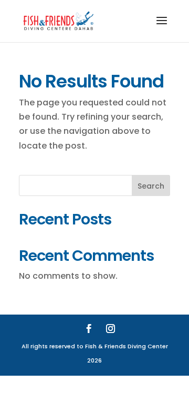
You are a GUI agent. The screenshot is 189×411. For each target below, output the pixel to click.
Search (151, 186)
